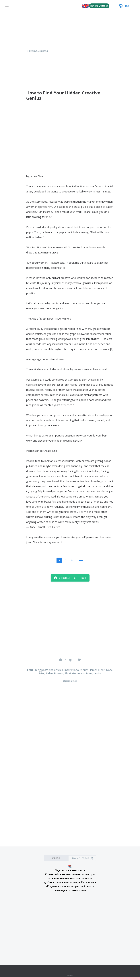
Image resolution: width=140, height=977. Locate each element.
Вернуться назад (38, 51)
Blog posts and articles (49, 670)
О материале (70, 681)
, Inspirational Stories (76, 670)
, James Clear (97, 670)
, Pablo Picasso (53, 673)
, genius (97, 673)
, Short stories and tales (77, 673)
